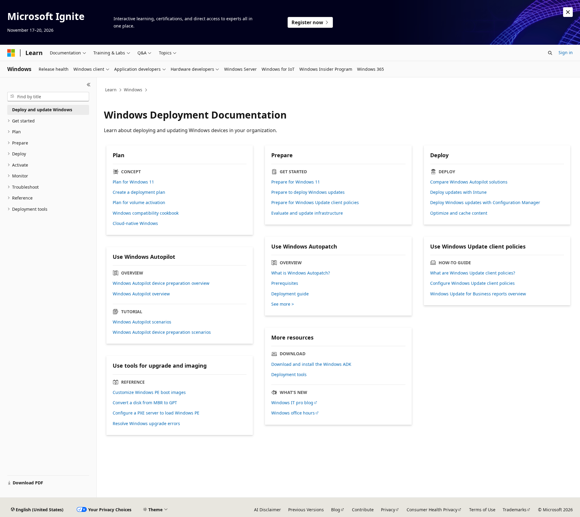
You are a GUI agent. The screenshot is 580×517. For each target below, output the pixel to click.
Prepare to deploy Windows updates (308, 192)
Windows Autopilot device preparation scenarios (162, 332)
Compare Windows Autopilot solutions (468, 182)
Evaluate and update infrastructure (307, 213)
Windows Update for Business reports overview (478, 294)
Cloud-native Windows (135, 223)
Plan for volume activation (139, 202)
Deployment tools (289, 374)
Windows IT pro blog (292, 402)
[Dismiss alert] (568, 12)
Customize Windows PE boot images (149, 392)
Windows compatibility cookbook (146, 213)
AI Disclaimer (267, 509)
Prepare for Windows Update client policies (315, 202)
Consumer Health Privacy (432, 509)
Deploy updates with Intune (458, 192)
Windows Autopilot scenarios (142, 322)
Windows (133, 90)
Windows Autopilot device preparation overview (161, 283)
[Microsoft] (11, 53)
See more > (282, 304)
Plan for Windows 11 (133, 182)
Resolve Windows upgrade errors (146, 423)
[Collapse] (88, 84)
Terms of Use (482, 509)
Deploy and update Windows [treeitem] (42, 109)
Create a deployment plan (139, 192)
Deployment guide (290, 294)
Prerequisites (284, 283)
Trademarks (515, 509)
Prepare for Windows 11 (295, 182)
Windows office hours (293, 413)
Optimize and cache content (458, 213)
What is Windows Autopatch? (300, 273)
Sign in (566, 52)
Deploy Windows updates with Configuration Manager (485, 202)
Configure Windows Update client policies (472, 283)
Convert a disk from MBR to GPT (145, 402)
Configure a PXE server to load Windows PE (156, 413)
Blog (335, 509)
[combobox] (48, 97)
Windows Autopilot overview (141, 294)
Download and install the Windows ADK (311, 364)
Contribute (363, 509)
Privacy (388, 509)
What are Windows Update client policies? (472, 273)
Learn (111, 90)
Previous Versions (306, 509)
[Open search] (550, 52)
